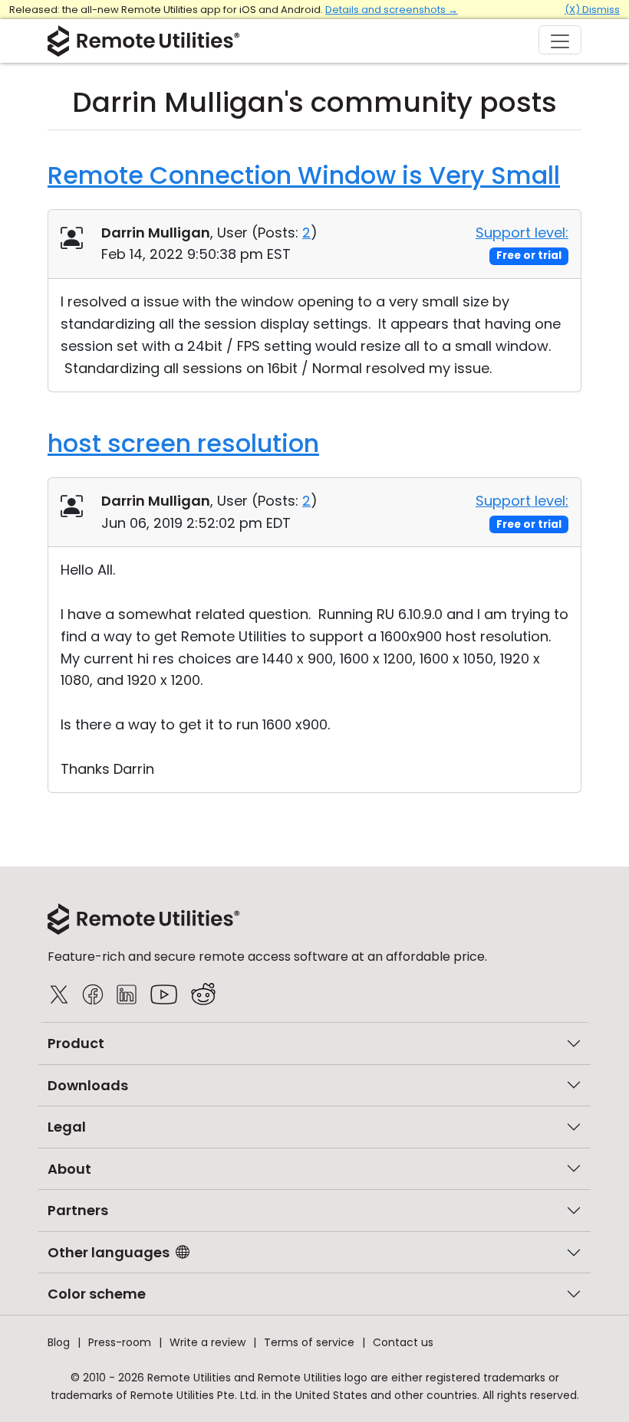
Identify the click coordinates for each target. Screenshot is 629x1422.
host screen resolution (183, 443)
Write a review (207, 1342)
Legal (67, 1126)
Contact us (403, 1342)
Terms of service (309, 1342)
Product (76, 1043)
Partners (78, 1210)
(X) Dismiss (592, 9)
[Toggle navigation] (559, 39)
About (69, 1168)
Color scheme (97, 1293)
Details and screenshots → (391, 9)
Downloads (88, 1085)
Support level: (522, 232)
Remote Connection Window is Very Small (304, 175)
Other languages (109, 1252)
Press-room (119, 1342)
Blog (59, 1342)
